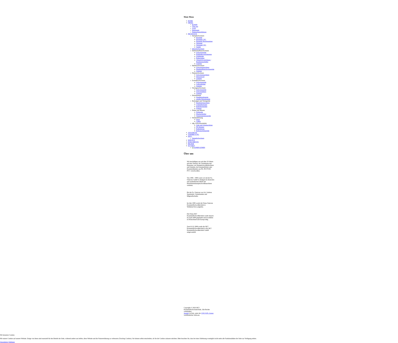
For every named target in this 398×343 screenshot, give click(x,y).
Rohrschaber (200, 58)
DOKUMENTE (193, 142)
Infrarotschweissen (198, 49)
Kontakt (194, 24)
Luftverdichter (201, 84)
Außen (198, 121)
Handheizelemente (202, 97)
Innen (198, 119)
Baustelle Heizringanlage (204, 41)
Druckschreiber (201, 114)
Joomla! (186, 313)
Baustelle (199, 38)
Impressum (195, 30)
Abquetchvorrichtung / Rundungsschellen (203, 61)
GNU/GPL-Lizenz (207, 313)
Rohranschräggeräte (202, 131)
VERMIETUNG (193, 134)
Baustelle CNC (201, 39)
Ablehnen (11, 342)
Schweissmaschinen (202, 67)
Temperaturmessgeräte (203, 116)
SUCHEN (191, 146)
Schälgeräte (200, 56)
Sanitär (198, 47)
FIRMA (190, 23)
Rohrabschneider (201, 106)
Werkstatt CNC (201, 45)
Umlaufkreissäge (201, 105)
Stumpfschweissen (198, 138)
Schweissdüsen (201, 92)
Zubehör (199, 64)
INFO (190, 136)
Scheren (198, 108)
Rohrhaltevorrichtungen (204, 54)
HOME (190, 21)
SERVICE (191, 140)
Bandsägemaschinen (203, 103)
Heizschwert (200, 77)
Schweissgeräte (201, 52)
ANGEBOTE (192, 133)
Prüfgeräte (199, 112)
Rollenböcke (200, 129)
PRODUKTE (192, 34)
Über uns (195, 26)
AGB (194, 28)
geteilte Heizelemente (203, 99)
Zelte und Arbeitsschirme (204, 125)
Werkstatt (199, 43)
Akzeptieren (4, 342)
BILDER (191, 144)
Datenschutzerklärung (199, 32)
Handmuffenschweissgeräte (205, 69)
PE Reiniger (200, 127)
